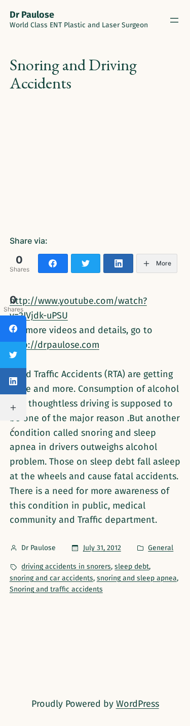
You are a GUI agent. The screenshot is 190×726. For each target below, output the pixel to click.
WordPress (137, 703)
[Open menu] (174, 20)
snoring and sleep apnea (137, 578)
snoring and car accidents (51, 578)
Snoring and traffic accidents (56, 589)
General (160, 547)
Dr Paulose (32, 14)
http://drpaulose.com (54, 344)
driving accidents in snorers (66, 566)
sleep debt (132, 566)
